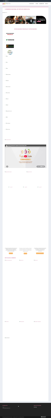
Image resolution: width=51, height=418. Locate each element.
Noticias (37, 3)
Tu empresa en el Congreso (40, 253)
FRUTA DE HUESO (31, 3)
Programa (25, 253)
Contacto (46, 3)
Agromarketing (41, 3)
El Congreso (10, 253)
